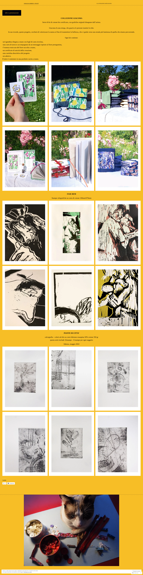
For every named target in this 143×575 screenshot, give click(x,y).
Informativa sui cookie (28, 572)
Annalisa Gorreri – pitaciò (31, 3)
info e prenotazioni (12, 13)
